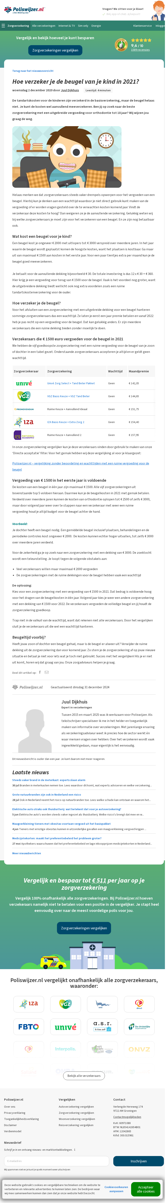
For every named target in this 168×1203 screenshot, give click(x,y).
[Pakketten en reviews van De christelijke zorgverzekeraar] (139, 1027)
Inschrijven (139, 1161)
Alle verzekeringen (43, 26)
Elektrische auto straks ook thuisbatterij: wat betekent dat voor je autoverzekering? (66, 809)
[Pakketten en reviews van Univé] (65, 1027)
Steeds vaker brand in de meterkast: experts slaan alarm (48, 780)
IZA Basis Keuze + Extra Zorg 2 (65, 422)
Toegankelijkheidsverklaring (21, 1119)
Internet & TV (67, 26)
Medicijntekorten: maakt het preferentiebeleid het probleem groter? (56, 838)
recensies (140, 50)
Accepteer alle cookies (146, 1189)
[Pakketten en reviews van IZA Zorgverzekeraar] (28, 1004)
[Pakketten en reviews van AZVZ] (102, 1004)
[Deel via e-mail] (47, 672)
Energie (96, 26)
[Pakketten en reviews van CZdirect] (139, 1004)
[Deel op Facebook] (40, 672)
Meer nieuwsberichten (26, 853)
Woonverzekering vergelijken (77, 1119)
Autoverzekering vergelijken (76, 1107)
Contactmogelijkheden (127, 1117)
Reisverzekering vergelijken (76, 1125)
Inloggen (161, 26)
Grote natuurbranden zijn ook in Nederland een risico (46, 795)
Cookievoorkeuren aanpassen (116, 1189)
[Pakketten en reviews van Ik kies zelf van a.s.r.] (102, 1027)
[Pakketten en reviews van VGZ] (65, 1004)
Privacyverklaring (14, 1113)
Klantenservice (142, 26)
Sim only (83, 26)
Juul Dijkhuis (70, 90)
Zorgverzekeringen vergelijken (55, 50)
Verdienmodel (12, 1131)
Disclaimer (10, 1125)
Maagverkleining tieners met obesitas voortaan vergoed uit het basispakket (61, 824)
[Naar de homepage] (24, 10)
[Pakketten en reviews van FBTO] (28, 1027)
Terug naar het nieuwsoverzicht (32, 71)
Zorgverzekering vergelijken (76, 1113)
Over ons (9, 1107)
